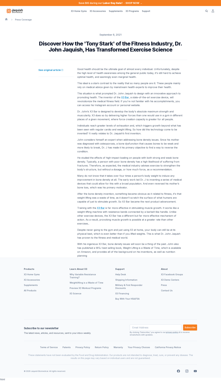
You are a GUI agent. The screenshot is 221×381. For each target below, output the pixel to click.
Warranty (118, 347)
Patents (67, 347)
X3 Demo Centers (170, 280)
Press (164, 285)
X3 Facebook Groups (172, 274)
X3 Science (75, 293)
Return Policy (102, 347)
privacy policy (172, 332)
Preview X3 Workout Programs (85, 288)
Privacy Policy (82, 347)
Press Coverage (23, 19)
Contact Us (167, 290)
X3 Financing (122, 293)
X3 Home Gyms (32, 274)
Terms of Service (49, 347)
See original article (49, 70)
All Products (30, 290)
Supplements (31, 285)
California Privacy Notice (168, 347)
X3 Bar (125, 97)
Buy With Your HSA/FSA (127, 298)
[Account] (213, 11)
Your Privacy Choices (139, 347)
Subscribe (190, 327)
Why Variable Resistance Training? (83, 276)
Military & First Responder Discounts (128, 286)
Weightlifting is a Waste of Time (86, 282)
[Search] (206, 11)
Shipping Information (126, 280)
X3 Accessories (32, 280)
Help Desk (120, 274)
